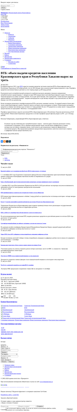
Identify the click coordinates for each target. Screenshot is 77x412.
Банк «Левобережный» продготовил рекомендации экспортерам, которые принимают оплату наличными (30, 182)
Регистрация (8, 23)
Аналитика (11, 36)
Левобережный (29, 310)
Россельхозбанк (29, 312)
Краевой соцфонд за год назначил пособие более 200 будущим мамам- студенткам (23, 171)
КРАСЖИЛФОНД (7, 334)
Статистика (12, 63)
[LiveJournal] (10, 141)
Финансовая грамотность (13, 58)
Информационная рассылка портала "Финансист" (19, 149)
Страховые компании (15, 45)
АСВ (2, 328)
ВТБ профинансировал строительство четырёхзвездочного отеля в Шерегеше (22, 192)
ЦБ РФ (3, 330)
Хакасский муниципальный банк (35, 318)
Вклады (7, 53)
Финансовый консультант (13, 373)
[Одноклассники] (4, 141)
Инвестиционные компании (17, 48)
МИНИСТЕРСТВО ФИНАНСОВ (12, 332)
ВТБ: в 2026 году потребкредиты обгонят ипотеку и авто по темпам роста (21, 212)
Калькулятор (6, 338)
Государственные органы (16, 51)
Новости (7, 33)
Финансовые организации (13, 41)
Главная (3, 68)
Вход (2, 23)
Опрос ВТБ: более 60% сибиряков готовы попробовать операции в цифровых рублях (24, 234)
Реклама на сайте (13, 62)
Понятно (69, 409)
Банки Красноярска (14, 43)
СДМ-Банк (27, 314)
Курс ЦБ (3, 14)
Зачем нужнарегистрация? (5, 25)
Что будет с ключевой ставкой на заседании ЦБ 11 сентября (17, 265)
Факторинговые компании (16, 50)
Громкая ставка (9, 365)
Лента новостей (21, 68)
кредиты (7, 160)
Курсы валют (6, 274)
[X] (7, 141)
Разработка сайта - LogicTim (10, 395)
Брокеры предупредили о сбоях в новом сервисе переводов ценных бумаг (21, 245)
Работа (7, 55)
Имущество (8, 56)
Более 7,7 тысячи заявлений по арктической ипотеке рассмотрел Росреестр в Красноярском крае (27, 201)
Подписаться (5, 21)
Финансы (11, 39)
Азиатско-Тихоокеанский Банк (34, 305)
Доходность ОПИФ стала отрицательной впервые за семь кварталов (20, 256)
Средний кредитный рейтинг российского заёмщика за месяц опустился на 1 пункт (23, 223)
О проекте (8, 60)
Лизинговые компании (15, 46)
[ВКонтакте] (2, 141)
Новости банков (11, 68)
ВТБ (21, 86)
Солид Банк (28, 316)
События (11, 38)
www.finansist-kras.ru (46, 381)
